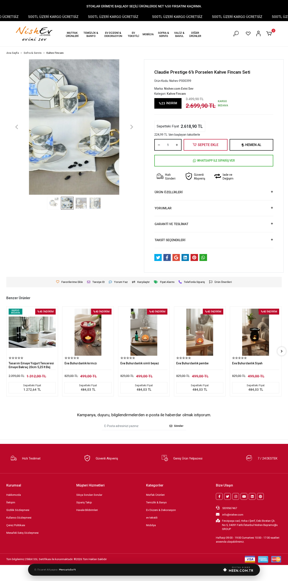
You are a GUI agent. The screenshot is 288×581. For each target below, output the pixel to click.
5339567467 (229, 508)
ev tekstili (151, 517)
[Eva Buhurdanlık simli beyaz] (143, 332)
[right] (281, 351)
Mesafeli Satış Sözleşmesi (22, 532)
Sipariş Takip (84, 502)
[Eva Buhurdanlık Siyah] (255, 332)
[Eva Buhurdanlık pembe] (199, 332)
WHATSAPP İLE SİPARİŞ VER (216, 160)
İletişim (10, 502)
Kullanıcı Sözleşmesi (18, 517)
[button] (72, 34)
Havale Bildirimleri (87, 510)
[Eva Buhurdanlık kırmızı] (88, 332)
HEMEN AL (253, 145)
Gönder (178, 425)
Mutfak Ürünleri (155, 494)
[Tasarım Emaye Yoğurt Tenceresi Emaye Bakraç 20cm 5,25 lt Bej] (32, 332)
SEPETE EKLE (208, 145)
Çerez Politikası (15, 525)
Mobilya (151, 525)
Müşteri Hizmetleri (90, 485)
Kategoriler (154, 485)
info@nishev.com (232, 514)
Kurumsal (13, 485)
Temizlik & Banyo (156, 502)
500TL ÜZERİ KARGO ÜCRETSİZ (44, 17)
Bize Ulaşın (224, 485)
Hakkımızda (13, 494)
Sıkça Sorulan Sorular (89, 494)
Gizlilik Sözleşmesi (17, 510)
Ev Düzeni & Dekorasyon (161, 510)
